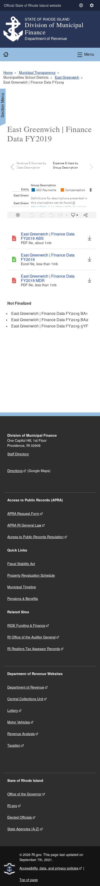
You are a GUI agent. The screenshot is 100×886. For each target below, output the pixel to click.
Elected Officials (19, 817)
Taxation (13, 745)
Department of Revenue (25, 687)
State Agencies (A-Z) (23, 828)
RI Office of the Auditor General (31, 637)
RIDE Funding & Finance (26, 625)
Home (8, 72)
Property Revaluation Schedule (31, 575)
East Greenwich (67, 77)
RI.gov (12, 805)
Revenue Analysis (21, 733)
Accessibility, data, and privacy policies (48, 868)
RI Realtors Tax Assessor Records (33, 648)
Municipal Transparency (37, 72)
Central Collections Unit (25, 698)
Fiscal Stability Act (21, 563)
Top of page (28, 879)
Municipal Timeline (21, 586)
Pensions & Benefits (22, 598)
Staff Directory (18, 453)
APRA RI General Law (24, 525)
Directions (15, 470)
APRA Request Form (23, 513)
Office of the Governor (24, 794)
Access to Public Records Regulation (35, 536)
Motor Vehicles (18, 722)
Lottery (12, 710)
